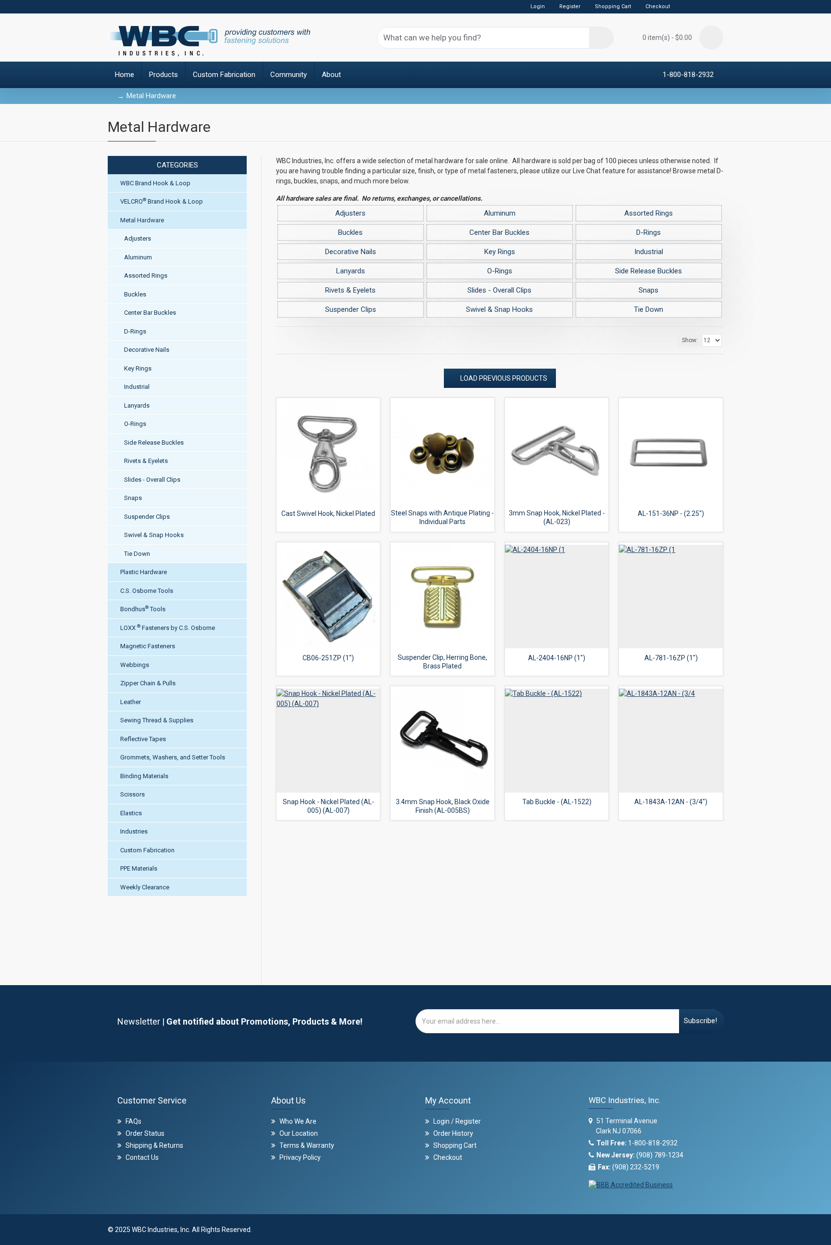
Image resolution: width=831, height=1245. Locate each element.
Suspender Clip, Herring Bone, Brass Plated (442, 662)
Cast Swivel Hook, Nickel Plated (328, 513)
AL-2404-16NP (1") (556, 658)
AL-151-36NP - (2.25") (671, 513)
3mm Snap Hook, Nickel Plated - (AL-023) (557, 517)
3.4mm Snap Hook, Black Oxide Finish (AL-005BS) (443, 806)
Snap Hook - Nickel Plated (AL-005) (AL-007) (328, 806)
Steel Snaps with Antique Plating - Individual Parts (442, 517)
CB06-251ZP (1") (328, 658)
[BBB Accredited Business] (631, 1182)
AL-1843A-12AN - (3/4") (670, 802)
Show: (690, 340)
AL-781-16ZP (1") (671, 658)
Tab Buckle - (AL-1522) (557, 802)
